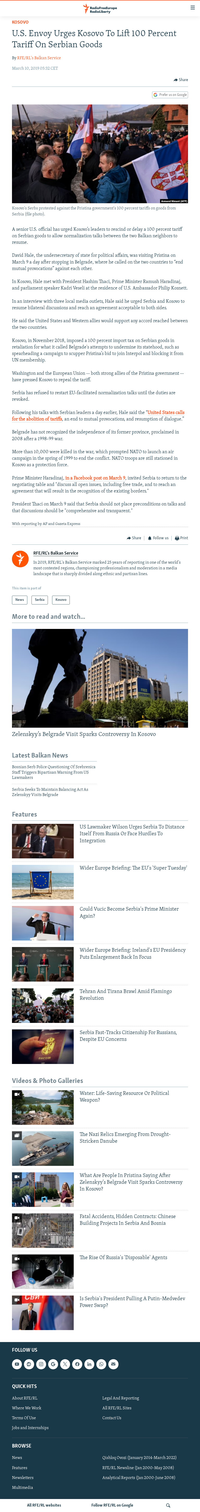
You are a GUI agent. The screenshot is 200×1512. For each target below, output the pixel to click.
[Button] (181, 80)
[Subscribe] (113, 1364)
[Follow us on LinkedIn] (89, 1364)
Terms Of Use (24, 1418)
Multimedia (22, 1488)
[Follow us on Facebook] (77, 1364)
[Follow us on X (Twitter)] (65, 1364)
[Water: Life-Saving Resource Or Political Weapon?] (43, 1107)
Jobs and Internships (30, 1428)
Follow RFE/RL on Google (112, 1505)
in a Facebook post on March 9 (95, 478)
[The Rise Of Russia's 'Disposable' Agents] (43, 1271)
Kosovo (20, 22)
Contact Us (111, 1418)
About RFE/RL (25, 1398)
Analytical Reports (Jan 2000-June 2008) (139, 1478)
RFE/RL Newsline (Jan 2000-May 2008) (138, 1468)
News (17, 1458)
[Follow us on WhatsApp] (101, 1364)
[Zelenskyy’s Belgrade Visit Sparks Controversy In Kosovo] (100, 678)
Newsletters (23, 1478)
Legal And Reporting (120, 1398)
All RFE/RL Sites (117, 1408)
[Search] (168, 1505)
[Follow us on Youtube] (17, 1364)
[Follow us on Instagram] (41, 1364)
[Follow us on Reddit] (29, 1364)
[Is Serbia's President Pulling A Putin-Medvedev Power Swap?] (43, 1313)
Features (19, 1468)
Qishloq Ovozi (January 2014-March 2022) (139, 1458)
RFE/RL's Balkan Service (39, 58)
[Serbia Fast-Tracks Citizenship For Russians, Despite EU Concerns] (43, 1046)
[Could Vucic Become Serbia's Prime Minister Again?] (43, 923)
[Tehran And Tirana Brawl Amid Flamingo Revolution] (43, 1005)
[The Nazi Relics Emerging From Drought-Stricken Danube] (43, 1148)
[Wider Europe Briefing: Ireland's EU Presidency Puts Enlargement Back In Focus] (43, 964)
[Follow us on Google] (53, 1364)
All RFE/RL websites (44, 1505)
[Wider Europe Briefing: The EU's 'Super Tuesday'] (43, 882)
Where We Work (26, 1408)
